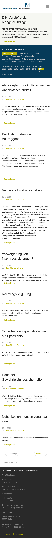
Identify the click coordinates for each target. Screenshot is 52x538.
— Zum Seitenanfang (10, 462)
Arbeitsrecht (35, 53)
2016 (28, 69)
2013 (40, 71)
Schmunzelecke (28, 58)
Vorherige (12, 453)
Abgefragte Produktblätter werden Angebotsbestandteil (26, 87)
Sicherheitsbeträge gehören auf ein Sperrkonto (24, 333)
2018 (16, 69)
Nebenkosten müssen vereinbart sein (25, 418)
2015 (34, 69)
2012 (4, 74)
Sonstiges (41, 58)
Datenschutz (18, 534)
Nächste (40, 453)
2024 (23, 66)
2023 (29, 66)
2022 (35, 66)
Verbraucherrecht (9, 61)
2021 (41, 66)
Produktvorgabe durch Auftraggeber (18, 136)
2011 (10, 74)
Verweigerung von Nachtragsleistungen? (17, 255)
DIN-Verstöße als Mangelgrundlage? (15, 19)
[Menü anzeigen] (47, 6)
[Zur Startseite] (16, 6)
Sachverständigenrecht (11, 58)
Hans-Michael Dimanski (14, 99)
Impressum (7, 534)
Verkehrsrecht (36, 61)
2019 (10, 69)
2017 (22, 69)
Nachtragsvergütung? (17, 293)
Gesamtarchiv (7, 66)
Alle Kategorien (9, 53)
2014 (41, 69)
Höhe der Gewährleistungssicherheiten (22, 376)
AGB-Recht (23, 53)
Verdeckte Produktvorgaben (22, 190)
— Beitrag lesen (8, 41)
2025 (17, 66)
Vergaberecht (23, 61)
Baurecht (5, 56)
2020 (4, 69)
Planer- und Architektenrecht (22, 56)
